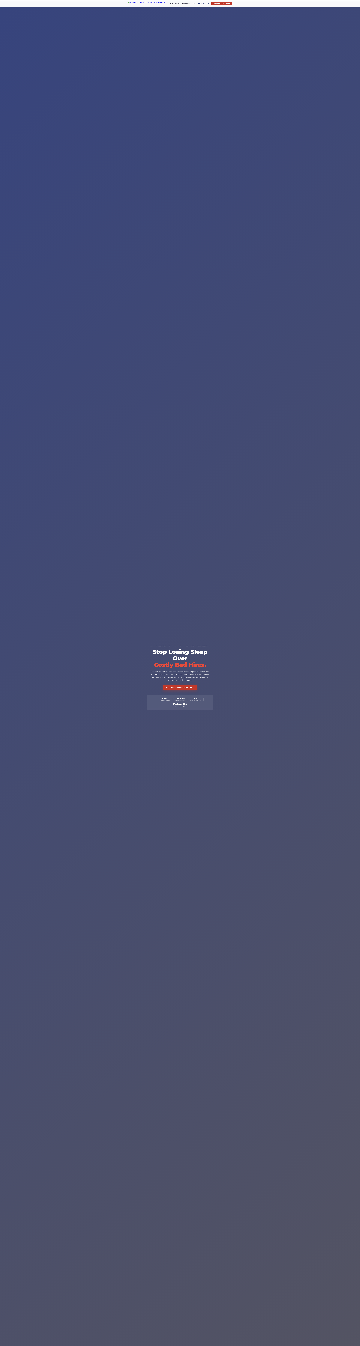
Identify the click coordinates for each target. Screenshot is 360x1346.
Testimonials (185, 4)
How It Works (174, 4)
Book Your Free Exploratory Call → (180, 687)
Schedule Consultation (221, 3)
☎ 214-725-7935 (203, 4)
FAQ (194, 4)
